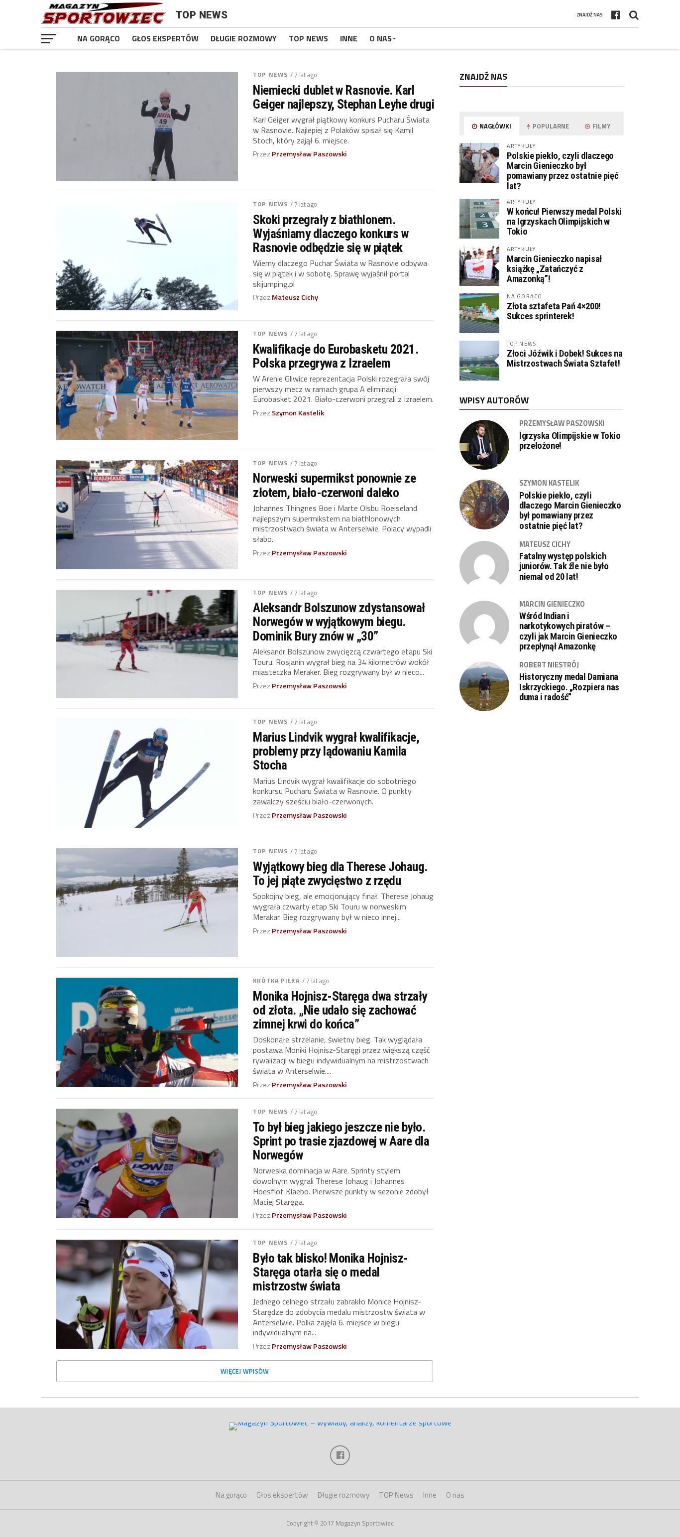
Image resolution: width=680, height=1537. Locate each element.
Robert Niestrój (549, 664)
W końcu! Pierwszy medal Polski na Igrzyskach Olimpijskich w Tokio (564, 221)
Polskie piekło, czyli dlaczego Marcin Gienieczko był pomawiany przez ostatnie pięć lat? (562, 170)
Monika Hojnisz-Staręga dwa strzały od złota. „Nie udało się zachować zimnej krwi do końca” (340, 1010)
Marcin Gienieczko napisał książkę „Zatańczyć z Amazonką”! (554, 269)
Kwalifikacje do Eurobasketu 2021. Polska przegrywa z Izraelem (335, 356)
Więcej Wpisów (245, 1371)
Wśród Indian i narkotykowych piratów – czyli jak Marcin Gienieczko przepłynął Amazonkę (568, 631)
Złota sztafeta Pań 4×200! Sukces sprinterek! (554, 311)
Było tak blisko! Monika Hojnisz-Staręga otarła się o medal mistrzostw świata (330, 1272)
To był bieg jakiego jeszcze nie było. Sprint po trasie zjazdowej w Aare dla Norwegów (341, 1141)
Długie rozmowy (244, 38)
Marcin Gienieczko (552, 604)
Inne (348, 38)
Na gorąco (98, 38)
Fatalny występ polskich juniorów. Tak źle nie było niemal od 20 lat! (563, 566)
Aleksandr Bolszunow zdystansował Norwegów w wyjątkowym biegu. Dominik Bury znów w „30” (339, 621)
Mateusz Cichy (295, 297)
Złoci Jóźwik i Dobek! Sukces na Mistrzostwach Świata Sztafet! (565, 358)
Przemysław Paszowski (309, 153)
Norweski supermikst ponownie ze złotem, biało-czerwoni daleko (334, 485)
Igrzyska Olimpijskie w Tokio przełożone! (570, 441)
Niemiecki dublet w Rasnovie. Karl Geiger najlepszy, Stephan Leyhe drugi (343, 97)
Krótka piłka (276, 980)
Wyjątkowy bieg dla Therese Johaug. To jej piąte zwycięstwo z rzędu (340, 874)
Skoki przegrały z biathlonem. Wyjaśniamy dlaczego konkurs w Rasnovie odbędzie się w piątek (330, 234)
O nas (380, 38)
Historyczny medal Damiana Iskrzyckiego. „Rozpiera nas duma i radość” (569, 687)
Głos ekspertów (165, 38)
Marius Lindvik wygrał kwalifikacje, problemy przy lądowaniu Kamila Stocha (336, 751)
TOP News (308, 38)
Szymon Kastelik (298, 412)
